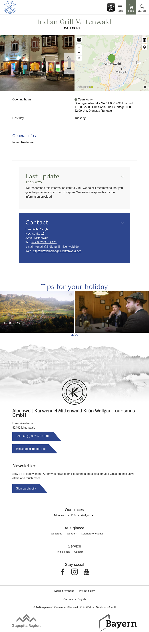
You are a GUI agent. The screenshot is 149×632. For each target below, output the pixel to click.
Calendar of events (92, 533)
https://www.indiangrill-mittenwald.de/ (57, 251)
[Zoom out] (79, 52)
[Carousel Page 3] (76, 335)
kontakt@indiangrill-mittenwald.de (57, 246)
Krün (73, 515)
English (81, 599)
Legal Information (64, 590)
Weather (71, 533)
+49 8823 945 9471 (44, 242)
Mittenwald (60, 515)
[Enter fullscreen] (79, 40)
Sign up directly (26, 488)
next (69, 68)
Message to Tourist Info (31, 448)
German (68, 599)
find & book (63, 551)
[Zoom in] (79, 47)
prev (69, 58)
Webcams (56, 533)
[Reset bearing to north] (79, 58)
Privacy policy (87, 590)
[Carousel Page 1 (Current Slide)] (72, 335)
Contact (78, 551)
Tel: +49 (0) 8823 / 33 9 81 (32, 436)
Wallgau (85, 515)
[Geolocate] (144, 47)
